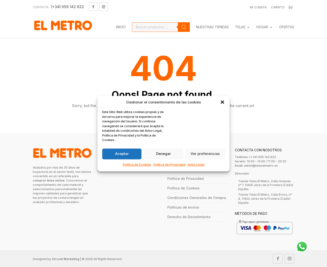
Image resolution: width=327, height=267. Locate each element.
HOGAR (262, 27)
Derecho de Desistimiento (189, 217)
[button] (222, 102)
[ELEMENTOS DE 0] (291, 7)
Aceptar (122, 154)
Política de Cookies (137, 164)
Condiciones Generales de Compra (196, 198)
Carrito (278, 7)
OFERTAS (286, 27)
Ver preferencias (205, 154)
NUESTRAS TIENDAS (212, 27)
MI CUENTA (258, 7)
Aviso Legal (196, 164)
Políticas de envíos (183, 207)
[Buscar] (184, 27)
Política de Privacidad (169, 164)
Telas (240, 27)
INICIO (121, 27)
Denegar (163, 154)
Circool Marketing (65, 259)
